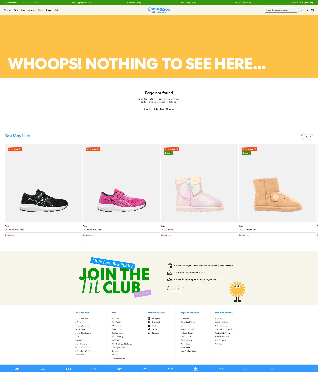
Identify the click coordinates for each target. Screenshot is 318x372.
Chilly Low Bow (167, 229)
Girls (155, 108)
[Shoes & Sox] (159, 10)
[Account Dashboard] (302, 10)
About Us (170, 108)
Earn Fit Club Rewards (232, 2)
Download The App (124, 2)
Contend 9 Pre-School (14, 229)
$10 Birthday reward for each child (189, 272)
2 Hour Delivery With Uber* (285, 2)
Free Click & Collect (178, 2)
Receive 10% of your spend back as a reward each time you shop (203, 265)
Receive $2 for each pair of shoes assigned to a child (197, 279)
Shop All (147, 108)
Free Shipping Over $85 (70, 2)
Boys (162, 108)
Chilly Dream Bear (247, 229)
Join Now (175, 288)
